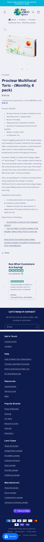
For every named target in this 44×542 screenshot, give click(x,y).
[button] (4, 12)
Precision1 (9, 433)
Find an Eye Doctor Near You (17, 369)
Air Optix (8, 419)
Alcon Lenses (10, 493)
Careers (8, 346)
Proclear (22, 20)
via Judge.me (14, 273)
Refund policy (20, 531)
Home (13, 20)
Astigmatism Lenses (13, 451)
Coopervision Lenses (14, 497)
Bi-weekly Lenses (12, 456)
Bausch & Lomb (11, 423)
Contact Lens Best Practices (17, 364)
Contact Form (11, 341)
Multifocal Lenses (12, 475)
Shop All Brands (12, 409)
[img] (23, 270)
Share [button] (7, 253)
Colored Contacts (12, 460)
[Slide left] (16, 69)
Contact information (30, 535)
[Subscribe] (36, 327)
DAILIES (8, 428)
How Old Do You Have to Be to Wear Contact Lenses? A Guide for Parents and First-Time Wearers (22, 243)
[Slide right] (27, 69)
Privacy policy (31, 531)
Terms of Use (10, 391)
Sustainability (10, 386)
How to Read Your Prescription (18, 359)
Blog (7, 396)
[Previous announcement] (4, 3)
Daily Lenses (10, 465)
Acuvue (8, 414)
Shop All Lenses (11, 446)
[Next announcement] (39, 3)
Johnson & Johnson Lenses (16, 502)
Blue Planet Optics (20, 528)
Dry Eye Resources (13, 374)
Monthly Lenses (11, 470)
